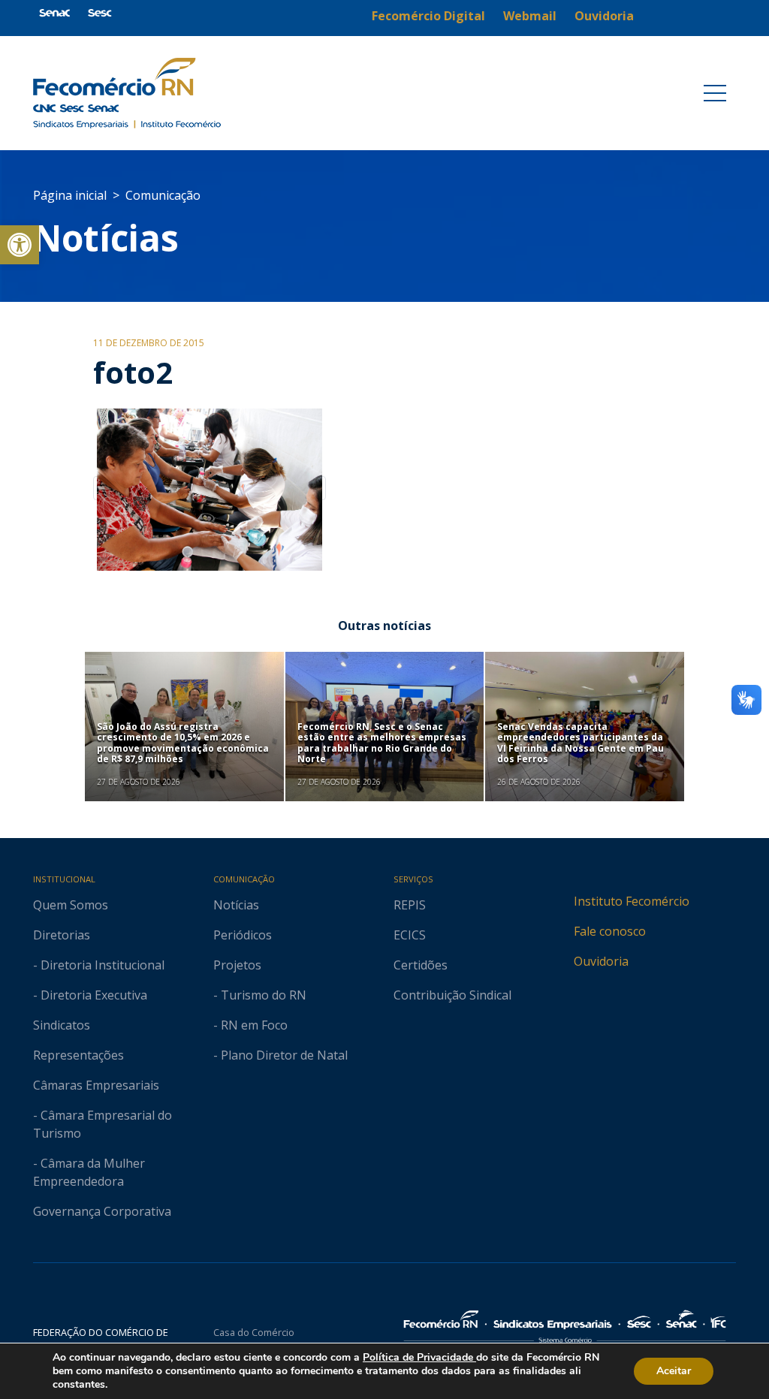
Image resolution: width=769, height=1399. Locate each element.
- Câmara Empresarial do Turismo (102, 1124)
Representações (78, 1055)
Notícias (106, 237)
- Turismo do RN (259, 995)
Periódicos (242, 935)
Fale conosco (610, 931)
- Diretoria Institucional (98, 965)
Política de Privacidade (419, 1357)
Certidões (421, 965)
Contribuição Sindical (452, 995)
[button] (19, 244)
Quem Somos (70, 905)
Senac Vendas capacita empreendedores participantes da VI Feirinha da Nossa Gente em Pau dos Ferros (580, 742)
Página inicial (70, 195)
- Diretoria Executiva (90, 995)
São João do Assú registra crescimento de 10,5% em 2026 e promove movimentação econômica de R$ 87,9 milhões (183, 742)
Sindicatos (61, 1025)
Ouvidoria (601, 961)
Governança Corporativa (102, 1211)
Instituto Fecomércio (631, 901)
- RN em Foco (250, 1025)
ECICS (410, 935)
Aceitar (673, 1371)
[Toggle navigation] (715, 93)
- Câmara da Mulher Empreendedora (89, 1172)
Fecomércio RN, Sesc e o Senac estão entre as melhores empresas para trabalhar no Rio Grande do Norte (381, 742)
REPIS (410, 905)
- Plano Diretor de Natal (280, 1055)
